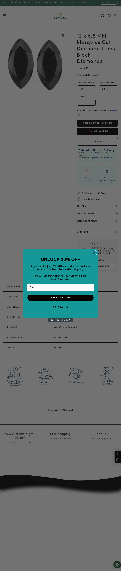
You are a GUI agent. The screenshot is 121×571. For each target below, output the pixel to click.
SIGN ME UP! (60, 297)
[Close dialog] (94, 252)
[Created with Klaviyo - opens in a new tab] (60, 320)
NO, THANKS (60, 307)
